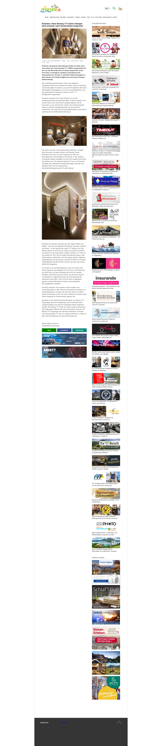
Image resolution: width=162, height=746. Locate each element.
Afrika (63, 60)
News (46, 17)
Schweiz (83, 17)
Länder (77, 17)
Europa (81, 60)
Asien (68, 60)
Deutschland (74, 60)
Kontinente (70, 17)
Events (115, 17)
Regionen (63, 17)
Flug (92, 17)
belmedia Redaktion (55, 60)
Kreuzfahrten (107, 17)
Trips (88, 17)
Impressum (44, 722)
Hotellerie (98, 17)
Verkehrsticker (54, 17)
